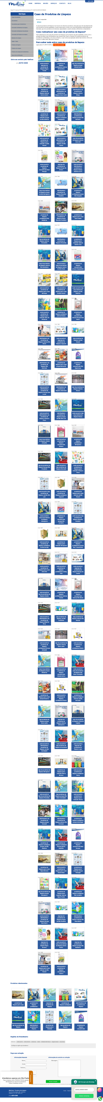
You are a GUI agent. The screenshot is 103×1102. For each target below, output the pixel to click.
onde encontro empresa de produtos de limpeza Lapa (78, 746)
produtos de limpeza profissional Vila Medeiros (44, 217)
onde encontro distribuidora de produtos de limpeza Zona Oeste (61, 92)
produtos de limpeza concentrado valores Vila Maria (78, 595)
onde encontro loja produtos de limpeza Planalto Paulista (78, 518)
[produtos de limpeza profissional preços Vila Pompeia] (78, 182)
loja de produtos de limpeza (18, 1026)
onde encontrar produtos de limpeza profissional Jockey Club (61, 570)
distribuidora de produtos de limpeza (81, 1004)
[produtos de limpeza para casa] (18, 994)
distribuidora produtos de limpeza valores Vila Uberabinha (78, 918)
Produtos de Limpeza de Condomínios (20, 51)
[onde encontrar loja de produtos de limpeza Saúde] (44, 584)
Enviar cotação (53, 1081)
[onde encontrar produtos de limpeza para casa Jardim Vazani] (61, 279)
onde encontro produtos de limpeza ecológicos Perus (78, 772)
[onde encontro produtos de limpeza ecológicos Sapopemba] (61, 105)
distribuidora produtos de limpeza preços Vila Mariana (78, 116)
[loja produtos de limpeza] (65, 1017)
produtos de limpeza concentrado (81, 1027)
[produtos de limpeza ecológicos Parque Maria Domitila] (61, 834)
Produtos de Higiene (16, 44)
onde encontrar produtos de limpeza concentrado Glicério (61, 443)
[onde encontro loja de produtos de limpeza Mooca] (78, 405)
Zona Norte (62, 1041)
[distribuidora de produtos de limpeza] (81, 994)
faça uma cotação (59, 44)
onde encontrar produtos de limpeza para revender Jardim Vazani (44, 142)
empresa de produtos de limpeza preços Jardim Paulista (61, 918)
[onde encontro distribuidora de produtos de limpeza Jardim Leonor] (61, 130)
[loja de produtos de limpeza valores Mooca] (78, 378)
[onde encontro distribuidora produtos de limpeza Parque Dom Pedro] (44, 907)
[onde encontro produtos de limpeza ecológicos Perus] (78, 761)
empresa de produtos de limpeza (49, 1004)
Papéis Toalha (15, 41)
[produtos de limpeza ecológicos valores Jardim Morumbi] (78, 686)
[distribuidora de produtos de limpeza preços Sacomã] (44, 810)
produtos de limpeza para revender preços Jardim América (44, 116)
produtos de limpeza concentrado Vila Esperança (78, 365)
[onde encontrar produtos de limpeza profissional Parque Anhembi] (44, 634)
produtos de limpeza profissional (34, 1004)
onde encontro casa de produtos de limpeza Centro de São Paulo (61, 266)
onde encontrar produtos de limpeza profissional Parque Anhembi (44, 646)
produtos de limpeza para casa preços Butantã (61, 364)
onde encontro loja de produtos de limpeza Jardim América (78, 290)
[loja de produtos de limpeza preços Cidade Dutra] (78, 55)
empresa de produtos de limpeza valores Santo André (44, 92)
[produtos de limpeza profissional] (34, 994)
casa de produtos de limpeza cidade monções (44, 441)
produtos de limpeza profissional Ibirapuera (78, 442)
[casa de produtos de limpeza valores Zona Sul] (78, 130)
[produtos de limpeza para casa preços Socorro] (44, 686)
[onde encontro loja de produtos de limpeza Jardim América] (78, 279)
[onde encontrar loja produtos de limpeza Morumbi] (61, 457)
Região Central (55, 1041)
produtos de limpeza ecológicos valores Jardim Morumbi (78, 697)
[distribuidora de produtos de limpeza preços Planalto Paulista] (61, 206)
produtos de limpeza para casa (18, 1004)
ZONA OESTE (27, 1041)
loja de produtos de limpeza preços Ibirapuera (44, 893)
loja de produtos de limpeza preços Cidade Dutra (78, 65)
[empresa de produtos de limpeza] (49, 994)
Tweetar (39, 22)
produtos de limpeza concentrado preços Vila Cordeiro (61, 519)
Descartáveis (14, 20)
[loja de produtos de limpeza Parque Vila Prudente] (44, 457)
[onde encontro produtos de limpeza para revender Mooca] (78, 786)
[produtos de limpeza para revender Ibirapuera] (61, 533)
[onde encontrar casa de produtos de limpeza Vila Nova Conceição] (78, 660)
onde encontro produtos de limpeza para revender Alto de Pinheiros (44, 316)
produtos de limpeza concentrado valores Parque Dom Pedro (78, 316)
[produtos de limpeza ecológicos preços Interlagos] (78, 810)
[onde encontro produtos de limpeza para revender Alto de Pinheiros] (44, 304)
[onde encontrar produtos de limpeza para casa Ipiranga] (44, 279)
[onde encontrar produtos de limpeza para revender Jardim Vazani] (44, 130)
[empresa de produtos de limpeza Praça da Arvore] (61, 156)
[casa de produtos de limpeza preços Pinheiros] (44, 660)
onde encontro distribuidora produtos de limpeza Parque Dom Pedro (44, 919)
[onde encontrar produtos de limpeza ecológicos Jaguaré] (61, 483)
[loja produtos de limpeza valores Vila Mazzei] (78, 608)
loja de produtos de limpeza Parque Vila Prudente (44, 467)
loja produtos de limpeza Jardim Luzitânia (61, 618)
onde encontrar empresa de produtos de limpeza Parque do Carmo (78, 570)
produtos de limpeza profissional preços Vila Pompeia (78, 193)
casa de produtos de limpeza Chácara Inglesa (78, 721)
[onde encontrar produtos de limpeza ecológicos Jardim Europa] (44, 533)
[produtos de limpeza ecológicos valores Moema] (61, 304)
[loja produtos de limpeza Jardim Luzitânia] (61, 608)
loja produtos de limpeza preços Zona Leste (44, 721)
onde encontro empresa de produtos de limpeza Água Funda (44, 67)
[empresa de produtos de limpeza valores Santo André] (44, 81)
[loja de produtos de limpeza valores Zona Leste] (61, 634)
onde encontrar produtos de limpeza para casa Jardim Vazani (61, 290)
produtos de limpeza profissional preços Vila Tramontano (78, 544)
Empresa (38, 3)
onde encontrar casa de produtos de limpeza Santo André (61, 944)
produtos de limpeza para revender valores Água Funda (61, 894)
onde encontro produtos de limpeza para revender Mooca (78, 797)
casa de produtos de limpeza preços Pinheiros (44, 670)
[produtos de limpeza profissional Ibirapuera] (78, 431)
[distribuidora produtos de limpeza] (34, 1017)
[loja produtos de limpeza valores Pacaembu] (44, 231)
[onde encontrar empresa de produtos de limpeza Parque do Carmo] (78, 558)
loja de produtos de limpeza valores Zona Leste (61, 644)
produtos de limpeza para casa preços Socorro (44, 696)
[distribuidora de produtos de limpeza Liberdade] (61, 378)
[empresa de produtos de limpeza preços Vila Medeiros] (78, 933)
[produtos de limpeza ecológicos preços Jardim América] (44, 834)
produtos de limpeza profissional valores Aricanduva (61, 66)
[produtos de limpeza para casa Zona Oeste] (78, 206)
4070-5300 (90, 1)
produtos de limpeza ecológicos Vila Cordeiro (78, 893)
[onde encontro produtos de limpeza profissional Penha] (78, 634)
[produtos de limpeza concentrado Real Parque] (78, 834)
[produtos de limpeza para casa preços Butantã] (61, 354)
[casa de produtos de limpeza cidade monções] (44, 431)
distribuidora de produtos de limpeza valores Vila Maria (44, 341)
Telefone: (23, 1067)
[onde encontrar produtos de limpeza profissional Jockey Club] (61, 558)
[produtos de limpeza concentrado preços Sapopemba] (78, 255)
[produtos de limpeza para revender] (49, 1017)
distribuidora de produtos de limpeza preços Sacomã (44, 821)
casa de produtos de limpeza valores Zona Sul (78, 140)
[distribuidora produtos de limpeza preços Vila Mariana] (78, 105)
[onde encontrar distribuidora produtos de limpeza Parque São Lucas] (44, 378)
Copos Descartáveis (16, 17)
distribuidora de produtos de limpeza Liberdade (61, 388)
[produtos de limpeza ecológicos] (65, 994)
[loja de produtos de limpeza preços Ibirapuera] (44, 883)
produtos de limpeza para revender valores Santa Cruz (78, 242)
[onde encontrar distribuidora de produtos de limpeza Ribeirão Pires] (44, 608)
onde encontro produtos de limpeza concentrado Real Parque (44, 168)
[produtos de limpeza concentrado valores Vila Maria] (78, 584)
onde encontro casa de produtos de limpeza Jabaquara (44, 518)
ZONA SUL (33, 1041)
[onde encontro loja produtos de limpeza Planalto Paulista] (78, 507)
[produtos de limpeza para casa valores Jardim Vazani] (78, 483)
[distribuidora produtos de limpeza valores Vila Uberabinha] (78, 907)
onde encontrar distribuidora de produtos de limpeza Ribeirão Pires (44, 620)
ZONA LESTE (20, 1041)
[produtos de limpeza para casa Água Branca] (44, 859)
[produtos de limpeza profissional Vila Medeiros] (44, 206)
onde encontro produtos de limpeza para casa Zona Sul (44, 569)
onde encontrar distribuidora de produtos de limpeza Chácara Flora (44, 416)
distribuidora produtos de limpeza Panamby (61, 241)
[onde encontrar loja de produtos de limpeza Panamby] (44, 786)
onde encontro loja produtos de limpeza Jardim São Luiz (44, 494)
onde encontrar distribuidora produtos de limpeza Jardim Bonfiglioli (44, 747)
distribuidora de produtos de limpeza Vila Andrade (44, 365)
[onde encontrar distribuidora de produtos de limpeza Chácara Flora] (44, 405)
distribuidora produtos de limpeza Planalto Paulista (61, 193)
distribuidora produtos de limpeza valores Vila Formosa (61, 821)
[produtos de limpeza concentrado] (81, 1017)
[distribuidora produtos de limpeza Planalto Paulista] (61, 182)
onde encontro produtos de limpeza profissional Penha (78, 645)
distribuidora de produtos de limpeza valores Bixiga (78, 92)
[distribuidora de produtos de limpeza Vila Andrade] (44, 354)
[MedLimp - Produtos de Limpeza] (18, 3)
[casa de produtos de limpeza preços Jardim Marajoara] (44, 182)
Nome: (24, 1060)
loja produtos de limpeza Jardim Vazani (78, 340)
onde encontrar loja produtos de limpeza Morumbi (61, 467)
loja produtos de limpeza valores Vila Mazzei (78, 618)
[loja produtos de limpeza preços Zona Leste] (44, 711)
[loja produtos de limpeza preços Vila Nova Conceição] (61, 786)
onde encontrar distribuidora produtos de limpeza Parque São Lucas (44, 390)
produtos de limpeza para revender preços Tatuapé (78, 870)
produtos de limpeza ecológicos (65, 1004)
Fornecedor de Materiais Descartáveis (20, 31)
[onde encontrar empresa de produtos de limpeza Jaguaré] (61, 330)
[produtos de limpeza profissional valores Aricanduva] (61, 55)
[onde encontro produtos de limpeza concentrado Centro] (61, 958)
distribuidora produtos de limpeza (34, 1027)
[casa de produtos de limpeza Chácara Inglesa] (78, 711)
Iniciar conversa (84, 1096)
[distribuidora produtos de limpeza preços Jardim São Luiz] (61, 405)
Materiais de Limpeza (16, 38)
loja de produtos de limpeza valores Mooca (78, 388)
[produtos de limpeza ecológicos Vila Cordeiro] (78, 883)
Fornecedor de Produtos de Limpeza (19, 34)
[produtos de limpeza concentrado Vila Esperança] (78, 354)
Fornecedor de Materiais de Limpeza (19, 27)
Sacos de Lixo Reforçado (17, 55)
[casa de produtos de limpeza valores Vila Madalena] (44, 255)
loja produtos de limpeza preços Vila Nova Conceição (61, 796)
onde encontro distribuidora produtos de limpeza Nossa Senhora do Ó (78, 168)
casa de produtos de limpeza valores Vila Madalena (44, 265)
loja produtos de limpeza (65, 1026)
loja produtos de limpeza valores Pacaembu (44, 241)
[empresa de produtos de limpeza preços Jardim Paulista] (61, 907)
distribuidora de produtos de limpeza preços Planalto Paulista (61, 217)
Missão (45, 3)
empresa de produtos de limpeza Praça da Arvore (61, 167)
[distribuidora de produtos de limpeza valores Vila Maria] (44, 330)
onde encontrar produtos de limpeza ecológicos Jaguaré (61, 494)
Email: (24, 1064)
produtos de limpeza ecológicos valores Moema (61, 314)
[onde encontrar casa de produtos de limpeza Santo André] (61, 933)
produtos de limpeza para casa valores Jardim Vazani (78, 494)
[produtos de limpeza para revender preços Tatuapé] (78, 859)
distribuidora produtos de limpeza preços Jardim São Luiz (61, 415)
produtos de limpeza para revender (49, 1027)
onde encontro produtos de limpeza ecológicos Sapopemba (61, 116)
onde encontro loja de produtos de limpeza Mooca (78, 414)
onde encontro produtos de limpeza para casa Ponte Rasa (61, 870)
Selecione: (13, 1041)
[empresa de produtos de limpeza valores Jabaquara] (61, 711)
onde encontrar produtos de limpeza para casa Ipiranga (44, 290)
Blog (69, 3)
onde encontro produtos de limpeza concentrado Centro (61, 970)
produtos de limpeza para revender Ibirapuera (61, 543)
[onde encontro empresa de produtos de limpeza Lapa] (78, 735)
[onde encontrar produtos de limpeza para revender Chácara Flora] (78, 457)
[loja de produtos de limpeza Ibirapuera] (44, 761)
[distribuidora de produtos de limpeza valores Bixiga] (78, 81)
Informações (30, 1078)
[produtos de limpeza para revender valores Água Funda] (61, 883)
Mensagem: (54, 1060)
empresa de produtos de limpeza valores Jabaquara (61, 722)
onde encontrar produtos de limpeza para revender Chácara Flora (78, 469)
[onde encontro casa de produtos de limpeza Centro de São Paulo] (61, 255)
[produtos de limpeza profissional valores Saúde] (61, 584)
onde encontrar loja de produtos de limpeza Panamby (44, 796)
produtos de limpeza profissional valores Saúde (61, 595)
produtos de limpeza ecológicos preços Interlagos (78, 820)
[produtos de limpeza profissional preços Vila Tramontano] (78, 533)
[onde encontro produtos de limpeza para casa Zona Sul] (44, 558)
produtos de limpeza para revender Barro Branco (61, 772)
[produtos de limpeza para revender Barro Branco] (61, 761)
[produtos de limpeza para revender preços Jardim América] (44, 105)
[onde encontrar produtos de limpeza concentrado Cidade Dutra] (61, 660)
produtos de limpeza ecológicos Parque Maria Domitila (61, 845)
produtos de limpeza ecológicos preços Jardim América (44, 845)
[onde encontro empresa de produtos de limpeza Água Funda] (44, 55)
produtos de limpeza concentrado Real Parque (78, 845)
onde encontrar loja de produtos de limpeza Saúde (44, 594)
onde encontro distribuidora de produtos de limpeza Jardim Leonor (61, 142)
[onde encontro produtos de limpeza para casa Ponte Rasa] (61, 859)
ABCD (38, 1041)
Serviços (54, 3)
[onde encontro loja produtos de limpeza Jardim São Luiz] (44, 483)
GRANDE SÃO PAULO (46, 1041)
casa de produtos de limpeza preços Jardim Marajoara (44, 192)
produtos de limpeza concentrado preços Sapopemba (78, 266)
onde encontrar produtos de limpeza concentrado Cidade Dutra (61, 672)
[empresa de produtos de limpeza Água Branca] (44, 933)
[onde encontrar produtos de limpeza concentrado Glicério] (61, 431)
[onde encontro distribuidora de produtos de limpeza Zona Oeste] (61, 81)
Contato (62, 3)
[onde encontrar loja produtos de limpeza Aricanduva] (61, 735)
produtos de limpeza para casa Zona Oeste (78, 216)
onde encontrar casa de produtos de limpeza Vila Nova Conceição (78, 671)
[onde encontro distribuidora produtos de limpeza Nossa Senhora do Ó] (78, 156)
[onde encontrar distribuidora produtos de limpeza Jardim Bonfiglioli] (44, 735)
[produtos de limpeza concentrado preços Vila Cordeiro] (61, 507)
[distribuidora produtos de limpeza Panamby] (61, 231)
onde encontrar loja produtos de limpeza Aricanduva (61, 745)
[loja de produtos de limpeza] (18, 1017)
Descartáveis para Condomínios (19, 24)
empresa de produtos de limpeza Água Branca (44, 944)
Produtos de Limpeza (16, 48)
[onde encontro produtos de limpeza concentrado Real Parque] (44, 156)
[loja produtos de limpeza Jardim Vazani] (78, 330)
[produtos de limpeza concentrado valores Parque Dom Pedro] (78, 304)
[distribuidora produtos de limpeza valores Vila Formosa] (61, 810)
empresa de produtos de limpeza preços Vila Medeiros (78, 944)
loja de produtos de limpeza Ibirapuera (44, 770)
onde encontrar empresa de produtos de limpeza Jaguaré (61, 341)
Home (30, 3)
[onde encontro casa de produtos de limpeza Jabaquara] (44, 507)
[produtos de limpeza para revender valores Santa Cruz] (78, 231)
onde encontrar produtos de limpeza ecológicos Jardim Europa (44, 544)
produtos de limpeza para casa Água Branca (44, 869)
